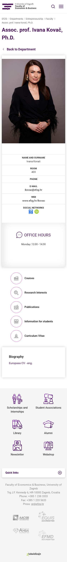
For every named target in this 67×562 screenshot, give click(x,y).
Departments (16, 18)
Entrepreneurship (34, 18)
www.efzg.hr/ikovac (33, 200)
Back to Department (21, 49)
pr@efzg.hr (37, 504)
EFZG (4, 18)
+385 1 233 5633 (36, 500)
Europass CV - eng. (21, 363)
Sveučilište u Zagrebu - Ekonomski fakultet (19, 6)
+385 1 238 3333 (38, 496)
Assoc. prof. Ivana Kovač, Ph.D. (17, 22)
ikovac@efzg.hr (33, 189)
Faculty (49, 18)
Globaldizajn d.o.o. (34, 554)
